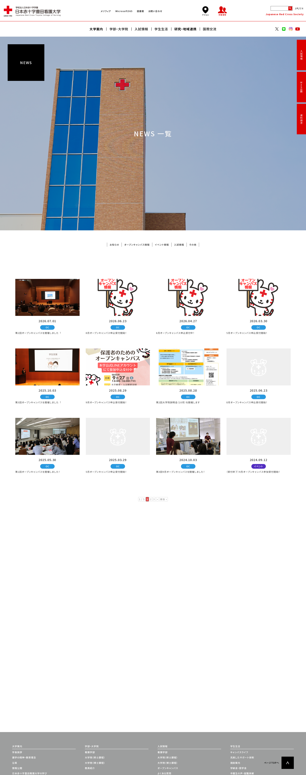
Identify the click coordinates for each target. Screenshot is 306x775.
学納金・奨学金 (238, 768)
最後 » (163, 499)
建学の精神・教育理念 (24, 757)
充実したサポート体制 (242, 757)
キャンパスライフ (239, 752)
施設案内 (235, 763)
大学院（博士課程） (95, 763)
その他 (192, 244)
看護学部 (90, 752)
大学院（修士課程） (95, 757)
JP (297, 8)
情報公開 (17, 768)
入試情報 (301, 55)
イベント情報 (162, 244)
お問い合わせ (155, 11)
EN (302, 8)
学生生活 (235, 746)
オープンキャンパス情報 (137, 244)
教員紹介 (90, 768)
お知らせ (114, 244)
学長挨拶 (17, 752)
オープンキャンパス (168, 768)
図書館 (140, 11)
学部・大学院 (92, 746)
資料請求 (301, 119)
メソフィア (106, 11)
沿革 (14, 763)
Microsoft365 (124, 11)
